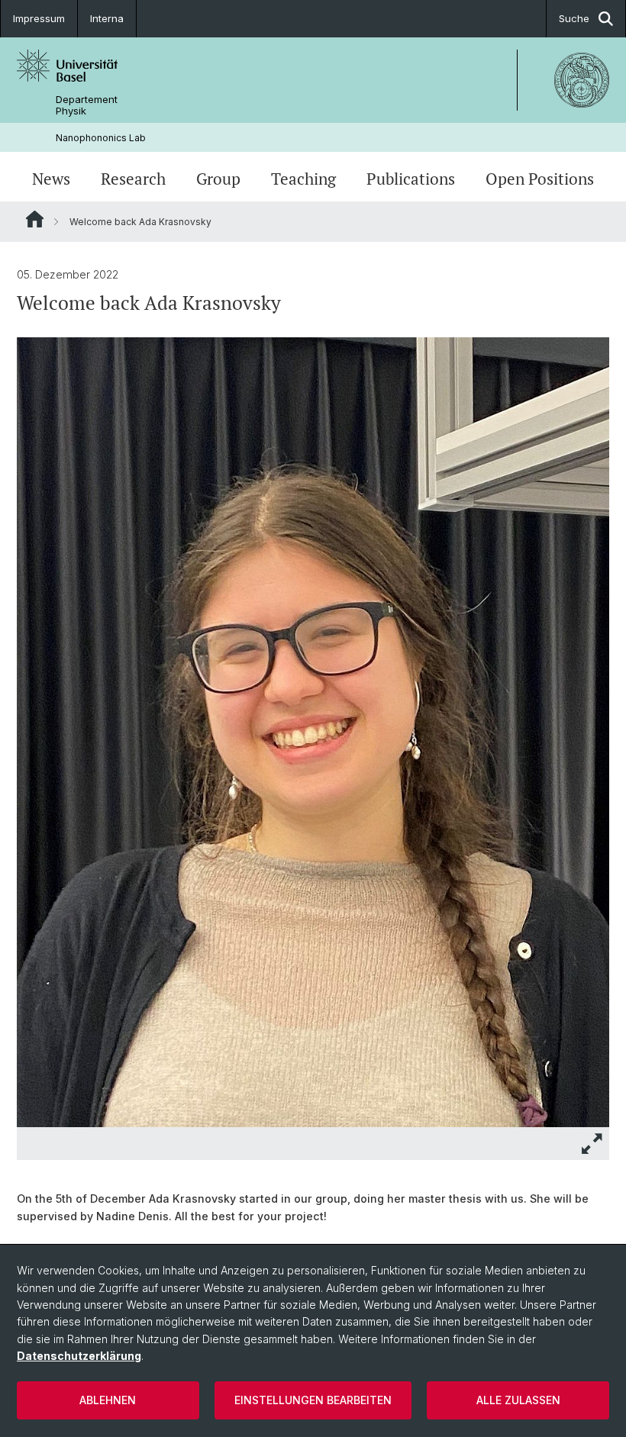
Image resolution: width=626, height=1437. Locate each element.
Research (133, 178)
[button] (592, 1143)
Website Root (35, 219)
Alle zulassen (518, 1400)
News (51, 178)
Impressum (39, 18)
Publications (410, 178)
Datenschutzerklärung (79, 1355)
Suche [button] (574, 18)
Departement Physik (87, 105)
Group (218, 178)
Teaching (303, 178)
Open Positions (540, 178)
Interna (107, 18)
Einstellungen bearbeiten (313, 1400)
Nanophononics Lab (101, 137)
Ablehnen (107, 1400)
